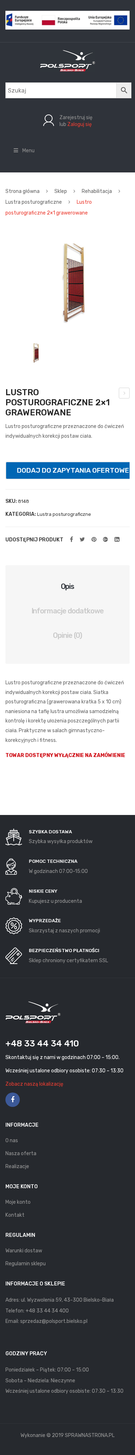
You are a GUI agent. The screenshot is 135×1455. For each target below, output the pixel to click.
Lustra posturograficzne (33, 202)
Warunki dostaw (23, 1251)
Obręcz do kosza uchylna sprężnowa (124, 394)
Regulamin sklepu (25, 1264)
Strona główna (22, 191)
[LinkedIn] (117, 539)
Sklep (60, 191)
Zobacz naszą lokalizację (34, 1084)
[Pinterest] (93, 539)
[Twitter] (82, 539)
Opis (68, 586)
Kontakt (14, 1215)
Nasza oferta (20, 1153)
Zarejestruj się (76, 117)
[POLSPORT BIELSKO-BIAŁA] (67, 61)
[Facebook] (71, 539)
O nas (11, 1141)
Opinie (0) (67, 635)
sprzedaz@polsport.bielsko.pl (53, 1321)
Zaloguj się (79, 124)
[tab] (67, 586)
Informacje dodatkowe (67, 611)
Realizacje (17, 1166)
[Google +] (105, 539)
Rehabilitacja (97, 191)
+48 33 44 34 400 (47, 1311)
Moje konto (18, 1202)
